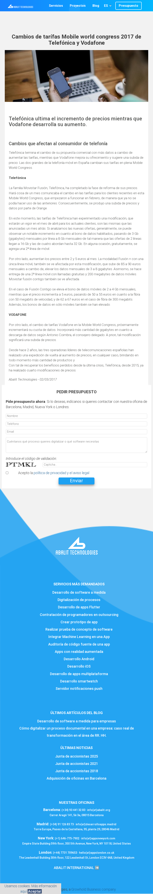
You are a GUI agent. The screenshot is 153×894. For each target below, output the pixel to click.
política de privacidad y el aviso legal (61, 473)
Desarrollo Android (79, 659)
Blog (95, 6)
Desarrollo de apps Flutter (79, 607)
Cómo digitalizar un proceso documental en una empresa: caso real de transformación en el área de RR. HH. (76, 731)
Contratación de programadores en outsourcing (79, 615)
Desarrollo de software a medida (79, 592)
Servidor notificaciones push (79, 688)
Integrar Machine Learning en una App (79, 637)
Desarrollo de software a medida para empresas (76, 721)
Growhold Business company (93, 889)
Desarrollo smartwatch (79, 681)
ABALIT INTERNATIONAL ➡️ (76, 868)
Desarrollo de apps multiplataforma (79, 674)
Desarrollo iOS (79, 666)
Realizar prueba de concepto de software (79, 629)
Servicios (56, 6)
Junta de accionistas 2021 (76, 764)
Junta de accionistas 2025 (76, 756)
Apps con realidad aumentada (79, 651)
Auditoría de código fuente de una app (79, 644)
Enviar (76, 480)
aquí (23, 891)
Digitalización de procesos (79, 600)
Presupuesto (128, 6)
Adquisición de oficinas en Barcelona (76, 778)
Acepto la (53, 473)
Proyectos (78, 6)
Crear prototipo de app (79, 622)
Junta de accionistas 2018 (76, 771)
